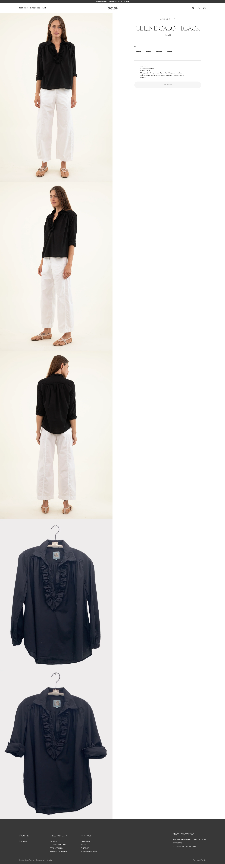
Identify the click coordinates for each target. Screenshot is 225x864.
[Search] (193, 8)
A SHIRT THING (167, 19)
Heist (26, 860)
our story (23, 841)
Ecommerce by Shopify (44, 860)
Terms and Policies (199, 860)
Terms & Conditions (58, 851)
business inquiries (89, 851)
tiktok (83, 845)
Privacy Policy (56, 848)
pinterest (85, 848)
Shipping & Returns (58, 845)
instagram (85, 841)
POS (30, 860)
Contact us (55, 841)
